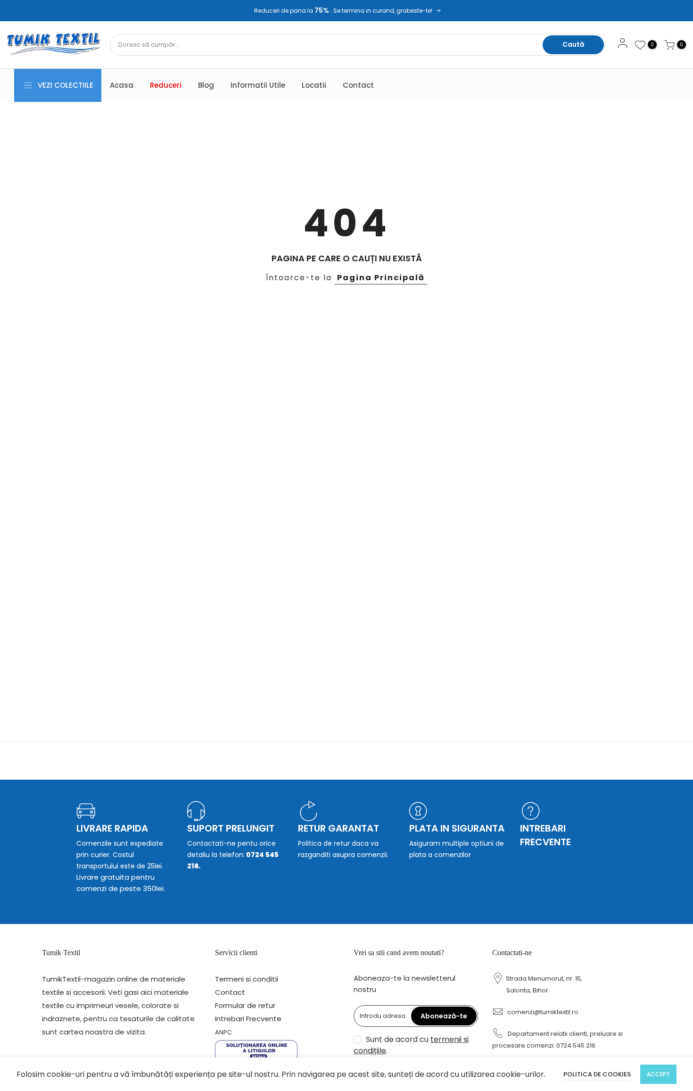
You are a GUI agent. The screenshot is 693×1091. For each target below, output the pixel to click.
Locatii (314, 85)
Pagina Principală (381, 277)
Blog (206, 85)
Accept (658, 1074)
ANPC (223, 1032)
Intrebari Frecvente (248, 1019)
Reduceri (166, 85)
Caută (573, 44)
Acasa (121, 85)
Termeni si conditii (246, 979)
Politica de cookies (597, 1074)
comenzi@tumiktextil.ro (542, 1012)
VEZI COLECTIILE (65, 85)
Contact (358, 85)
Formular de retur (245, 1005)
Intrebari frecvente (545, 835)
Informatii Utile (258, 85)
